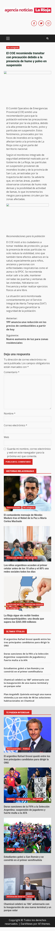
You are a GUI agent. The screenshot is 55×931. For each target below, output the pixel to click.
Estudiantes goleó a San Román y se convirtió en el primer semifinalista (27, 835)
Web (6, 437)
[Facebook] (34, 23)
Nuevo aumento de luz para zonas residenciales (27, 339)
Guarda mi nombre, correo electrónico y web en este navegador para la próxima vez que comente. (29, 452)
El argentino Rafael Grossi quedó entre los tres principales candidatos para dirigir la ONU (27, 642)
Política (26, 749)
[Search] (47, 38)
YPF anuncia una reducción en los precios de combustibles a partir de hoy (26, 324)
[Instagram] (48, 23)
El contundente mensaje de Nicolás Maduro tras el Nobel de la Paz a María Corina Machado (27, 493)
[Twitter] (41, 23)
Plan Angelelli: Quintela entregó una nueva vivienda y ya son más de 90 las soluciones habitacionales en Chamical (27, 697)
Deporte (10, 799)
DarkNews (27, 923)
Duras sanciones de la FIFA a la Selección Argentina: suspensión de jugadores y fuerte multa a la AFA (26, 657)
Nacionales (37, 799)
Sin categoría (12, 47)
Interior (30, 897)
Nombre (9, 413)
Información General (34, 604)
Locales (20, 849)
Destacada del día (15, 558)
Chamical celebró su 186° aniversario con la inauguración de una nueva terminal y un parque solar (26, 683)
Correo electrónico (15, 425)
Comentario (11, 372)
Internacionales (14, 507)
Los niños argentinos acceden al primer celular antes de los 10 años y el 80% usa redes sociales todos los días (27, 543)
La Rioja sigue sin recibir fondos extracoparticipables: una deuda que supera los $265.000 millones (27, 594)
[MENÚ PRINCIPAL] (8, 38)
